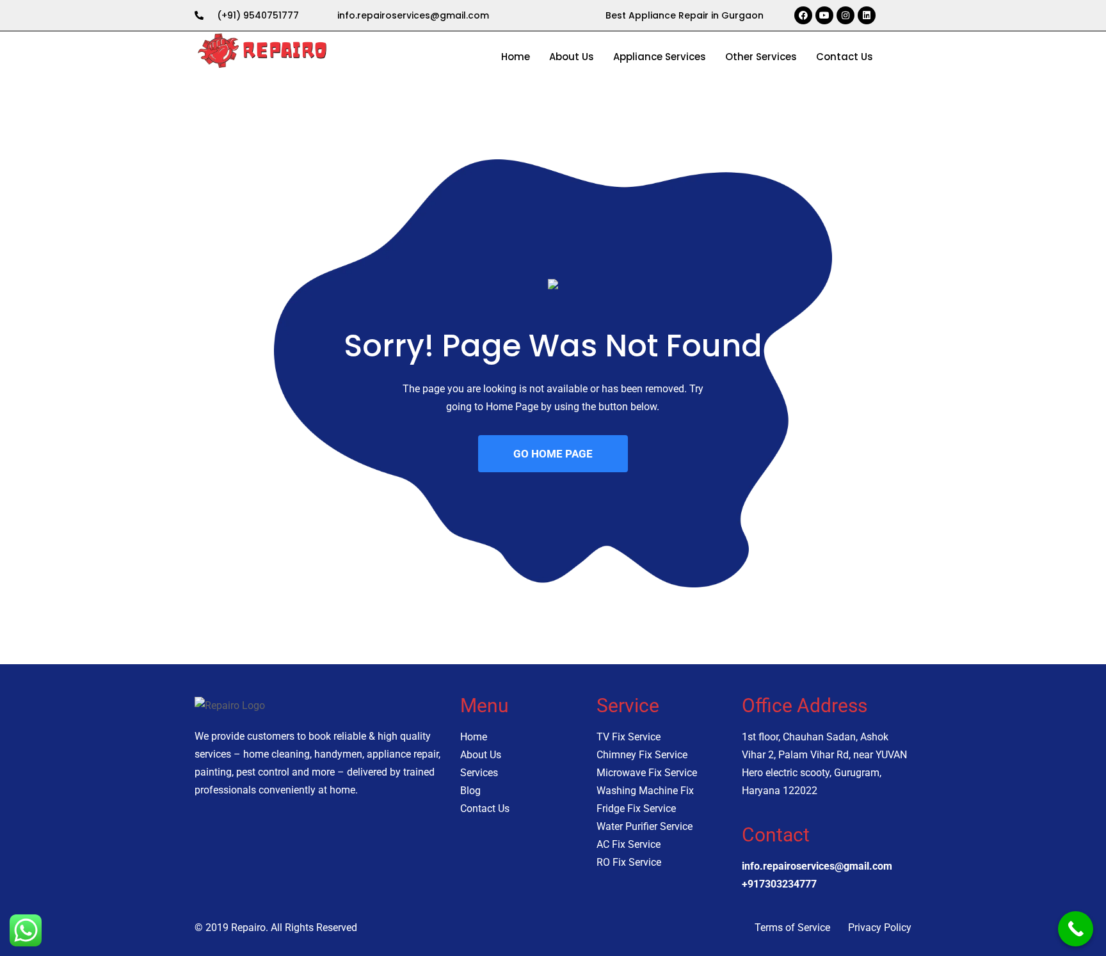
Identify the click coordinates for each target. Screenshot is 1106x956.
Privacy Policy (879, 927)
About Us (571, 56)
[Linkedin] (867, 15)
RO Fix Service (629, 862)
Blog (470, 791)
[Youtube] (824, 15)
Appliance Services (659, 56)
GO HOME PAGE (553, 453)
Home (515, 56)
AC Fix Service (629, 844)
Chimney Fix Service (642, 755)
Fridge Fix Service (636, 808)
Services (479, 773)
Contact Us (844, 56)
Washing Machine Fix (645, 791)
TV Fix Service (629, 737)
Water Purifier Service (645, 826)
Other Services (761, 56)
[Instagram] (845, 15)
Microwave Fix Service (647, 773)
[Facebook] (803, 15)
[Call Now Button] (1075, 928)
